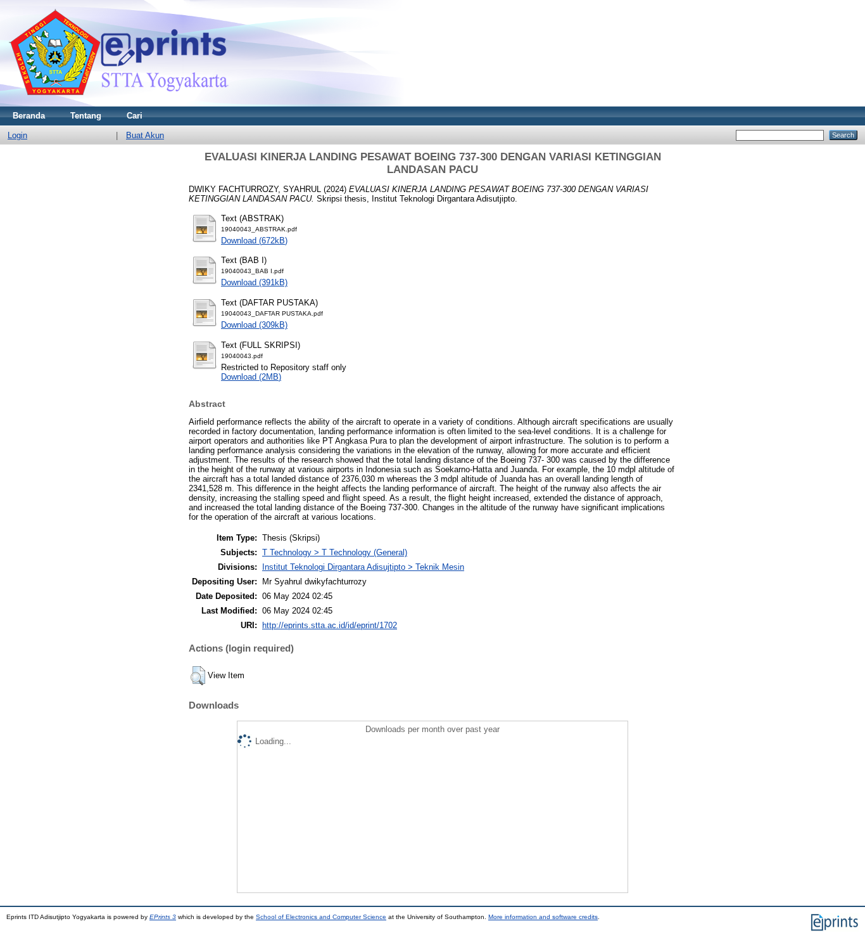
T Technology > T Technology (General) (334, 552)
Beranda (29, 115)
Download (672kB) (254, 240)
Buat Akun (145, 135)
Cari (134, 115)
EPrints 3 (162, 916)
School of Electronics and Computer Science (321, 916)
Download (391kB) (254, 282)
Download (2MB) (251, 377)
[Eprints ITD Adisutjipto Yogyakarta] (118, 103)
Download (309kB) (254, 325)
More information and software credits (543, 916)
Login (17, 135)
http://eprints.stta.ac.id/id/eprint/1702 (329, 625)
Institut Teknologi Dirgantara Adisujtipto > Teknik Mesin (363, 567)
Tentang (85, 115)
